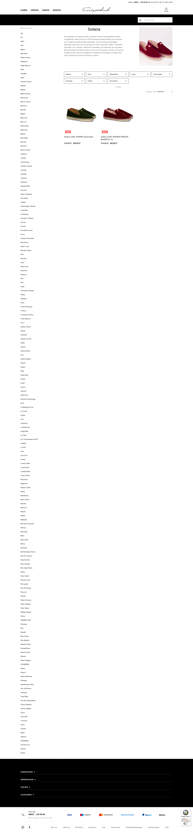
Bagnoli (23, 86)
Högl (22, 371)
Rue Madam (25, 640)
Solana (23, 672)
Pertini (23, 616)
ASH (22, 69)
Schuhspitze (157, 74)
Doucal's (24, 258)
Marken (68, 74)
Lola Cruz (24, 455)
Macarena (24, 479)
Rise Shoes (25, 636)
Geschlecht (113, 81)
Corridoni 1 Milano (27, 218)
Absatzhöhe (114, 74)
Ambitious (24, 61)
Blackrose (24, 130)
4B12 (22, 41)
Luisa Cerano (25, 475)
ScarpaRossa (25, 648)
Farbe (133, 74)
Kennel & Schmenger (28, 399)
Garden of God (26, 339)
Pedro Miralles (26, 604)
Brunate (23, 142)
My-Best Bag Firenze (28, 552)
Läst (22, 419)
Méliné (23, 516)
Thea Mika (24, 696)
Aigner (23, 49)
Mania (23, 491)
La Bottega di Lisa (27, 407)
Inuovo (23, 387)
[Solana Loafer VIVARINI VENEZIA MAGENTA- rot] (118, 115)
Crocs (23, 234)
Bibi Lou (23, 122)
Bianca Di (24, 118)
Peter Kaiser (25, 608)
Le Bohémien (25, 427)
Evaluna (23, 274)
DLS (22, 254)
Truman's (24, 720)
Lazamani (24, 423)
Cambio (23, 158)
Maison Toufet (26, 487)
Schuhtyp (69, 81)
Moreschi (24, 548)
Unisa (23, 725)
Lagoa (23, 415)
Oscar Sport (25, 576)
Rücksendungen (153, 827)
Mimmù (23, 528)
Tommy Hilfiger (26, 708)
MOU (22, 536)
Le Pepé (23, 435)
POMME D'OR (26, 620)
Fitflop (23, 294)
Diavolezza (24, 242)
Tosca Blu (24, 716)
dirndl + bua (25, 246)
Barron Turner (25, 102)
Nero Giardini (25, 564)
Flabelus (24, 299)
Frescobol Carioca (27, 315)
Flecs (22, 303)
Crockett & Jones (27, 230)
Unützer (23, 729)
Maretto (23, 503)
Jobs (104, 827)
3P (21, 37)
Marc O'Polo (25, 499)
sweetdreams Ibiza (27, 684)
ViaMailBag (24, 741)
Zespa (23, 753)
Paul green (24, 584)
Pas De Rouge (26, 588)
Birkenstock (25, 126)
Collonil (23, 202)
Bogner (23, 134)
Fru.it (22, 323)
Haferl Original (26, 359)
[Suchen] (140, 20)
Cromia (23, 226)
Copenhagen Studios (28, 206)
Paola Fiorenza (26, 600)
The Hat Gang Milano (28, 700)
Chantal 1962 (25, 186)
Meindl (23, 512)
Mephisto (24, 520)
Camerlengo (25, 162)
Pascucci (24, 592)
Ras (22, 628)
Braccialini (24, 138)
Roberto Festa (26, 644)
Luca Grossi (25, 467)
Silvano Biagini (26, 660)
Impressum (92, 827)
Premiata (24, 624)
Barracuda (24, 98)
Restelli (23, 632)
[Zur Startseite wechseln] (96, 10)
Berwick (23, 110)
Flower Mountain (26, 307)
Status (23, 668)
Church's (24, 190)
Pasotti (23, 596)
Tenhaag (24, 692)
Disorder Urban (26, 250)
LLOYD (23, 447)
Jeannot (23, 391)
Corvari (23, 222)
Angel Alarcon (25, 65)
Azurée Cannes (26, 81)
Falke (22, 286)
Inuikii (23, 383)
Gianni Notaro (25, 351)
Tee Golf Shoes (26, 688)
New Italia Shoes (26, 568)
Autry (22, 77)
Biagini (23, 114)
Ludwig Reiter (25, 471)
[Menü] (189, 810)
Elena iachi (24, 266)
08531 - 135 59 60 (37, 814)
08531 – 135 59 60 (140, 2)
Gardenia (24, 335)
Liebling (23, 443)
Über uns (54, 827)
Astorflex (24, 73)
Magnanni (24, 483)
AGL (22, 45)
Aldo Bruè (24, 53)
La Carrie (24, 411)
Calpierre (24, 154)
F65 (22, 282)
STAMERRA (25, 664)
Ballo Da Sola (25, 94)
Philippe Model (26, 612)
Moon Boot (24, 540)
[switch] (185, 823)
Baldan (23, 90)
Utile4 (23, 733)
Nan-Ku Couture (26, 556)
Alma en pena (25, 57)
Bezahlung (79, 827)
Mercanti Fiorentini (27, 524)
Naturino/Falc (25, 560)
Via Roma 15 (25, 745)
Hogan (23, 367)
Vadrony (23, 737)
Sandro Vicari (25, 652)
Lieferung (66, 827)
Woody (23, 749)
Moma (23, 544)
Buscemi (24, 146)
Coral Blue (24, 210)
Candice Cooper (26, 166)
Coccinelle (24, 198)
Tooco (23, 712)
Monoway (24, 532)
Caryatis (23, 170)
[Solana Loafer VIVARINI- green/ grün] (81, 115)
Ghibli (23, 343)
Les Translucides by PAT (29, 439)
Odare (23, 572)
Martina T (24, 507)
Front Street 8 (25, 319)
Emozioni (24, 270)
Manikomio (24, 495)
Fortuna (23, 311)
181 (22, 33)
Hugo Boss (24, 375)
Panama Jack (25, 580)
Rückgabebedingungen (134, 827)
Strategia (24, 680)
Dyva (22, 262)
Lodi (22, 451)
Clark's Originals (26, 194)
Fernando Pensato (27, 290)
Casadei (23, 174)
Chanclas (24, 182)
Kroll (22, 403)
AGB (167, 827)
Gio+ (22, 355)
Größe (90, 81)
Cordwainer (25, 214)
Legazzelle (24, 431)
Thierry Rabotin (26, 704)
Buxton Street (25, 150)
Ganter (23, 331)
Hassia (23, 363)
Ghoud (23, 347)
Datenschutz (115, 827)
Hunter (23, 379)
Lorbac (23, 459)
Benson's (24, 106)
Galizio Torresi (26, 327)
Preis (89, 74)
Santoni (23, 656)
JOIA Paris (24, 395)
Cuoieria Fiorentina (27, 238)
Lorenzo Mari (25, 463)
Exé (22, 278)
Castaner (24, 178)
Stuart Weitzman (26, 676)
